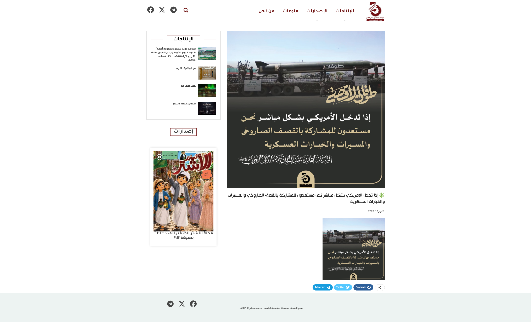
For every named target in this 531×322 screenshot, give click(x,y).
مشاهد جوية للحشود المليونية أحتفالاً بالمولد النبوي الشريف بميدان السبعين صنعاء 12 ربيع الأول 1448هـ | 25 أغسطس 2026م (173, 54)
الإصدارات (317, 11)
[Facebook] (151, 10)
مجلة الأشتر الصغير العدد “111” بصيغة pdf (183, 235)
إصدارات (183, 131)
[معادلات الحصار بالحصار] (207, 108)
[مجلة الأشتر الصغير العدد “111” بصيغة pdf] (183, 191)
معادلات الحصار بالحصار (184, 104)
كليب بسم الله (188, 86)
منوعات (290, 11)
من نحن (266, 11)
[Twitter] (162, 10)
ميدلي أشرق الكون (186, 68)
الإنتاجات (344, 11)
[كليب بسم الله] (207, 90)
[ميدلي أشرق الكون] (207, 73)
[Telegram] (173, 10)
